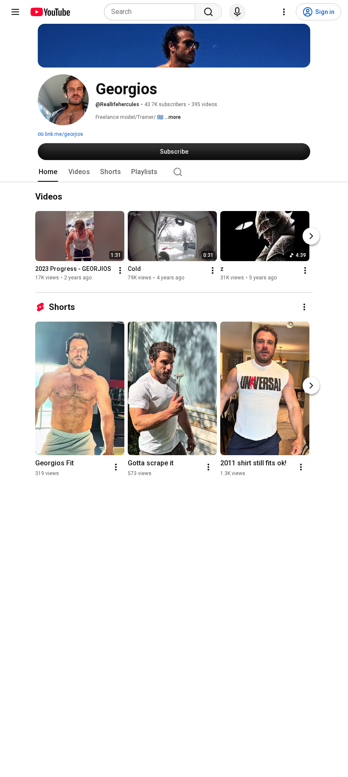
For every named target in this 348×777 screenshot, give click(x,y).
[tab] (48, 172)
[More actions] (120, 270)
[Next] (311, 236)
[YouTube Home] (50, 12)
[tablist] (174, 172)
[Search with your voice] (237, 11)
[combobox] (152, 12)
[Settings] (284, 12)
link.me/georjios (63, 134)
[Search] (208, 11)
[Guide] (15, 12)
